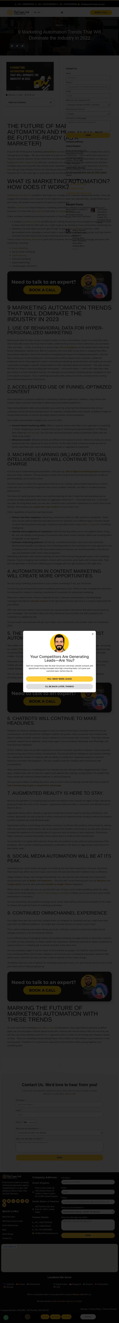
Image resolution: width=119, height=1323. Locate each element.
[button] (93, 634)
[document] (59, 661)
